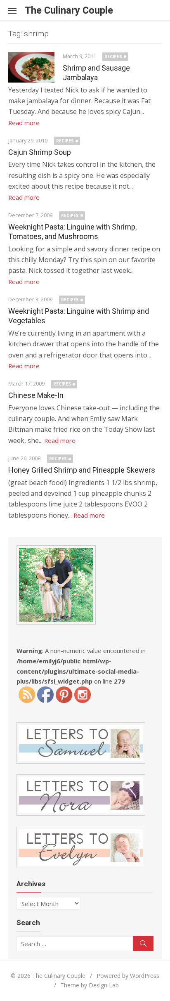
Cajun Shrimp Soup (39, 152)
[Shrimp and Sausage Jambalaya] (31, 67)
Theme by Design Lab (89, 985)
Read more (24, 122)
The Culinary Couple (69, 10)
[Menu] (16, 10)
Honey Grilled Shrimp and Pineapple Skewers (81, 470)
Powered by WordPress (128, 976)
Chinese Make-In (36, 395)
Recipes (113, 56)
